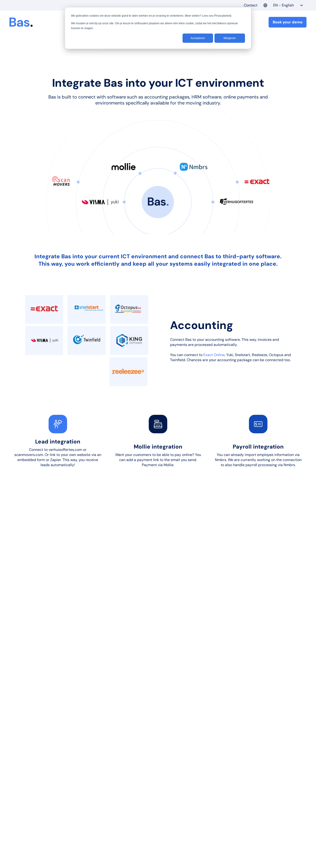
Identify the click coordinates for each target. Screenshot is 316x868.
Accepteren (198, 38)
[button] (283, 5)
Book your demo (288, 22)
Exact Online (214, 354)
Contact (250, 5)
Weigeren (229, 38)
